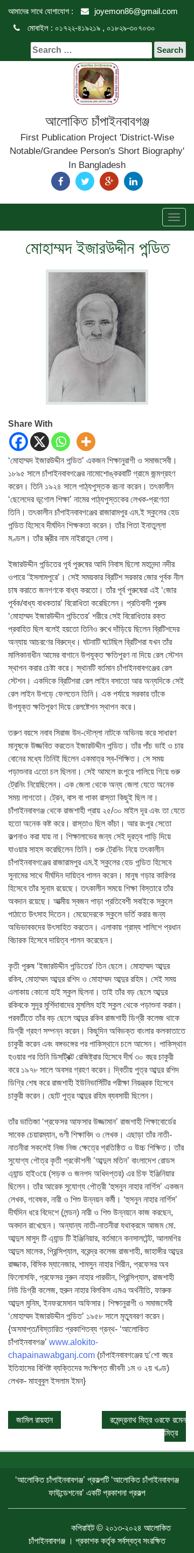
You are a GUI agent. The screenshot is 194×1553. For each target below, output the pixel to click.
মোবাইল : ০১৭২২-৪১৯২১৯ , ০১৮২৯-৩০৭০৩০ (90, 27)
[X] (39, 441)
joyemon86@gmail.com (136, 11)
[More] (86, 441)
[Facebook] (60, 181)
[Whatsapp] (60, 441)
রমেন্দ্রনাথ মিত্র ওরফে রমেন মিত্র (148, 1426)
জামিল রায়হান (34, 1419)
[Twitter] (84, 181)
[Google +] (109, 181)
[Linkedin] (133, 181)
